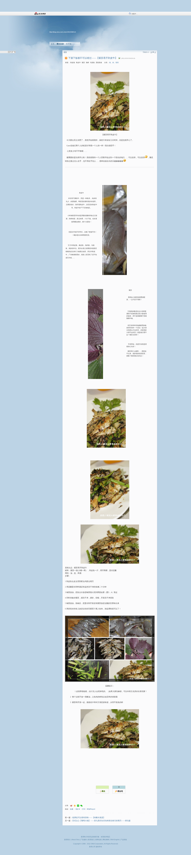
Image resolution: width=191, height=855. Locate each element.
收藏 (71, 809)
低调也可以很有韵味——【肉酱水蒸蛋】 (88, 818)
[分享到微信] (81, 806)
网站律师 (106, 840)
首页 (52, 44)
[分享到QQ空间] (75, 806)
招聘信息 (98, 840)
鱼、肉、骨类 (114, 62)
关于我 (68, 44)
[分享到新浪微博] (71, 806)
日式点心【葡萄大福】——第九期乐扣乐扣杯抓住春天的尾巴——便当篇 (101, 821)
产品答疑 (124, 840)
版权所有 (99, 847)
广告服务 (84, 840)
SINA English (114, 840)
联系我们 (91, 840)
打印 (83, 809)
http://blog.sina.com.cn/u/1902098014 (62, 32)
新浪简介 (67, 840)
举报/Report (91, 809)
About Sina (75, 840)
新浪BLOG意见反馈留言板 (90, 837)
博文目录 (60, 44)
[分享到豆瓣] (78, 806)
